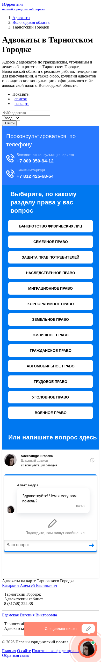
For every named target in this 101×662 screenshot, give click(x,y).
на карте (22, 103)
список (21, 99)
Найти (9, 123)
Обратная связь (15, 655)
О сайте (24, 651)
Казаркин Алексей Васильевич (29, 585)
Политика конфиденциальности (60, 651)
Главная (9, 651)
